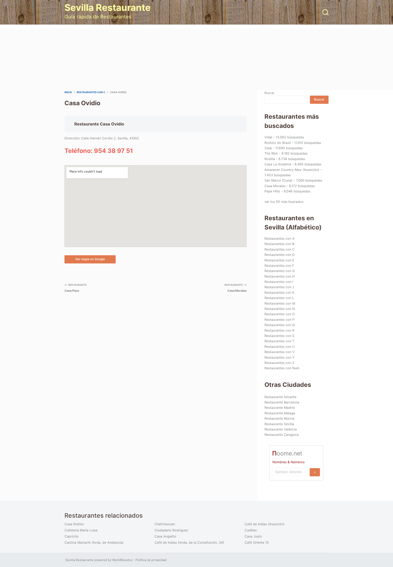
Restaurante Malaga (279, 413)
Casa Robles (74, 524)
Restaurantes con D (279, 255)
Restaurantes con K (279, 292)
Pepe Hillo (272, 191)
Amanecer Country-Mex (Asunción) (291, 170)
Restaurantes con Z (279, 363)
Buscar (269, 93)
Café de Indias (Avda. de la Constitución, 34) (189, 542)
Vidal (268, 137)
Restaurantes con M (279, 303)
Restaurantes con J (279, 287)
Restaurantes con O (279, 314)
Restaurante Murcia (279, 418)
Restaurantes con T (279, 341)
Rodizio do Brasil (277, 143)
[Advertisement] (196, 59)
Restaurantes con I (278, 282)
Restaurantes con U (279, 346)
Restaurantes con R (279, 330)
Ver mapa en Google (90, 259)
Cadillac (251, 530)
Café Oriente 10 (257, 542)
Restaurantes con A (279, 238)
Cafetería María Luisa (80, 530)
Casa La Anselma (277, 164)
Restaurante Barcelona (281, 402)
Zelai (268, 148)
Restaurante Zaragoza (281, 435)
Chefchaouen (165, 524)
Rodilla (269, 159)
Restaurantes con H (279, 276)
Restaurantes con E (279, 260)
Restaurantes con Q (279, 325)
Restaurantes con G (279, 271)
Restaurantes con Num (281, 368)
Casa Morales (275, 186)
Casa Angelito (165, 536)
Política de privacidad (151, 560)
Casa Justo (253, 536)
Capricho (71, 536)
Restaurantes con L (279, 298)
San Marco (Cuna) (278, 180)
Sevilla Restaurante (107, 7)
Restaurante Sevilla (279, 424)
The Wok (271, 153)
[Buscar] (325, 12)
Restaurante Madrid (279, 407)
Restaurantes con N (279, 309)
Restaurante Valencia (280, 429)
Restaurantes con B (279, 244)
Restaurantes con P (279, 319)
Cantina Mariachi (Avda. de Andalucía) (94, 542)
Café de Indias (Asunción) (265, 524)
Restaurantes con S (279, 336)
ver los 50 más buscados (283, 202)
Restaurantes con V (279, 352)
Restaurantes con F (279, 265)
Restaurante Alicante (280, 397)
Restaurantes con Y (279, 357)
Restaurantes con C (279, 249)
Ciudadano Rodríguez (171, 530)
